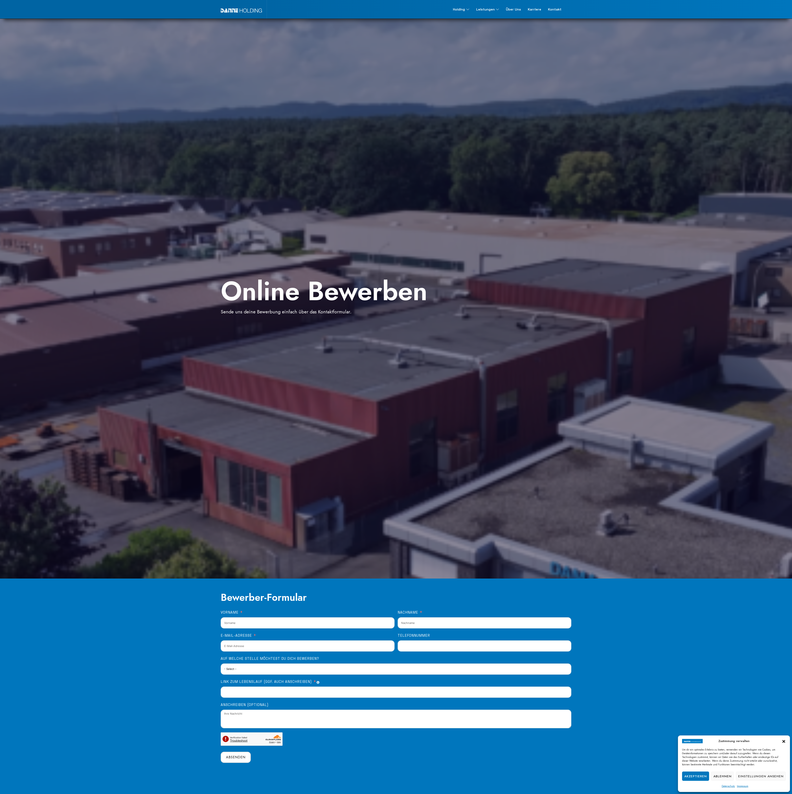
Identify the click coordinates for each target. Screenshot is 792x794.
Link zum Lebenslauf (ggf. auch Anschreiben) (266, 682)
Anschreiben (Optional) (245, 705)
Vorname (229, 612)
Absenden (235, 757)
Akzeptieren (695, 776)
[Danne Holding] (241, 9)
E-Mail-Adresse (236, 635)
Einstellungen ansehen (761, 776)
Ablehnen (722, 776)
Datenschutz (728, 786)
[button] (784, 741)
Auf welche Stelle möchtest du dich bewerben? (270, 658)
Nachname (408, 612)
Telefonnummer (414, 635)
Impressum (742, 786)
